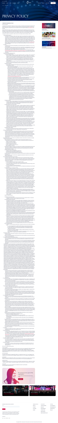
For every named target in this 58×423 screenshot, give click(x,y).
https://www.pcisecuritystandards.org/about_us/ (14, 76)
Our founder (34, 408)
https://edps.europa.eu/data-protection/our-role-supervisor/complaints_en (15, 50)
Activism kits (52, 408)
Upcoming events (43, 408)
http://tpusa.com (30, 27)
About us (34, 405)
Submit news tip (43, 411)
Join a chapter (52, 405)
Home (3, 5)
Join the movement (43, 405)
